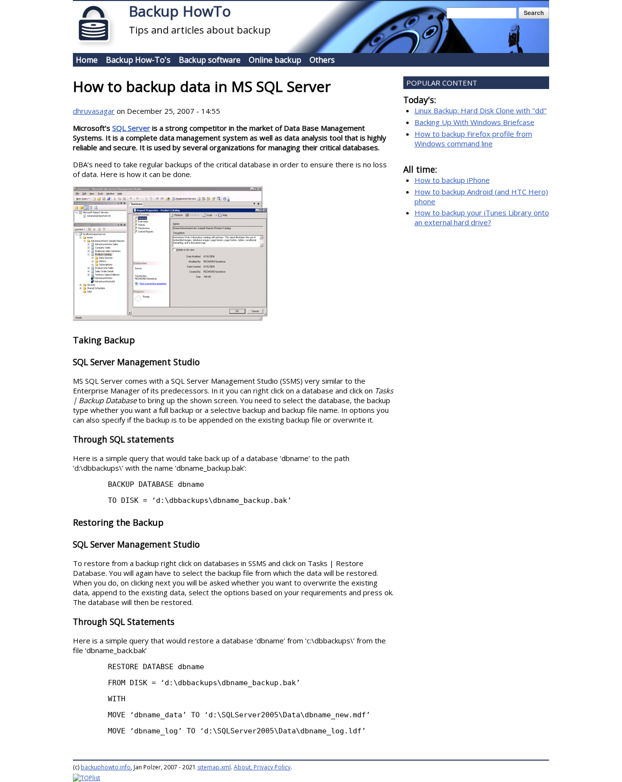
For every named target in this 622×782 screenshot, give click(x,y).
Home (87, 59)
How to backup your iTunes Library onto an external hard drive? (482, 217)
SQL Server (131, 128)
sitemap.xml (214, 767)
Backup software (210, 59)
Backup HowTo (180, 11)
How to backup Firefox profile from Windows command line (473, 138)
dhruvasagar (94, 111)
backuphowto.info (106, 767)
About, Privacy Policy (262, 767)
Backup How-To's (138, 59)
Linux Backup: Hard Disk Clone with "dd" (481, 110)
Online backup (275, 59)
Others (322, 59)
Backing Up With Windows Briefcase (475, 122)
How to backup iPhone (452, 180)
